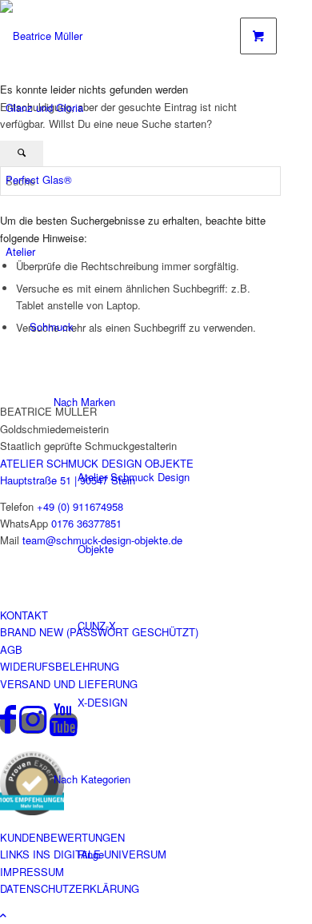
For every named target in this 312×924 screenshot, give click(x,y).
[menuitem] (106, 108)
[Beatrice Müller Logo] (72, 35)
